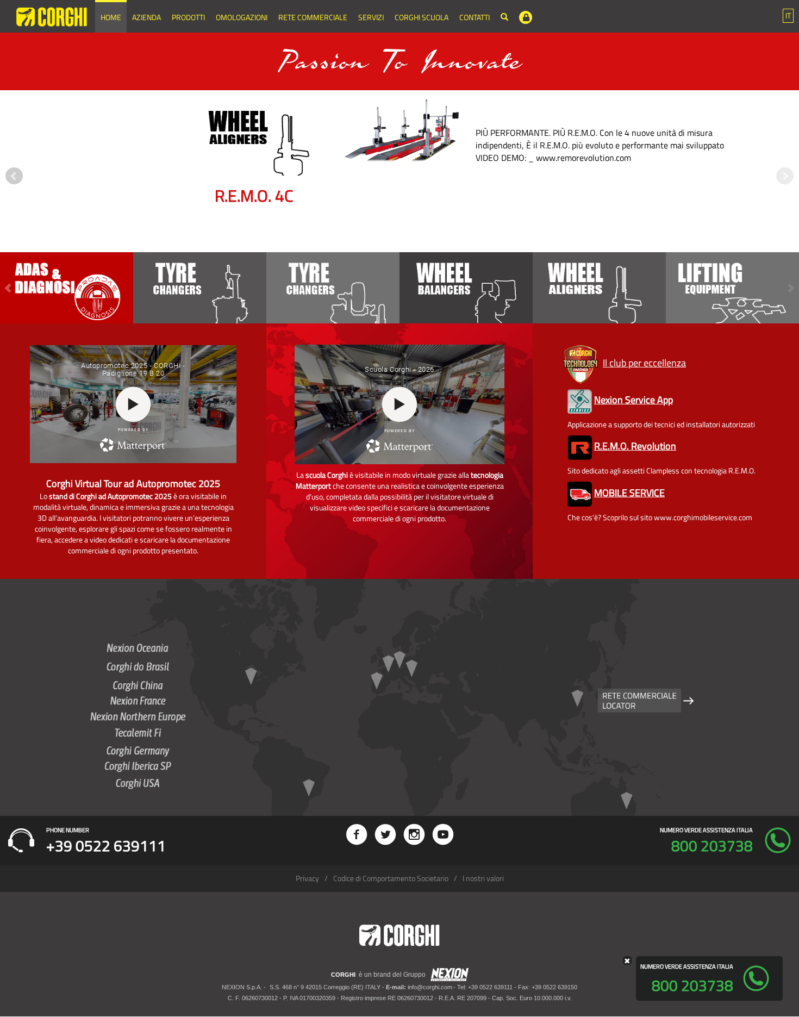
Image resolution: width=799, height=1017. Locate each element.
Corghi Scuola (421, 17)
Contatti (474, 17)
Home (111, 17)
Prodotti (188, 17)
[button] (788, 16)
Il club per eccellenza (644, 362)
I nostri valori (483, 878)
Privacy (307, 878)
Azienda (146, 17)
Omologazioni (241, 17)
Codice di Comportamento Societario (390, 878)
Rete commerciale (312, 17)
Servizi (371, 17)
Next (785, 176)
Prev (14, 176)
